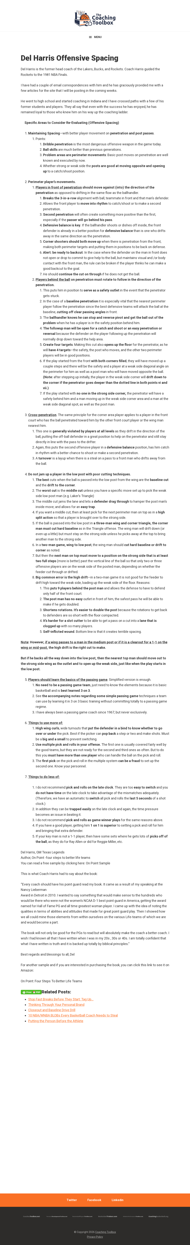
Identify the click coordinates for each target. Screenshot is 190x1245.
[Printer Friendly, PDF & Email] (31, 991)
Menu (98, 37)
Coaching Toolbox (105, 1232)
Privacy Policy (95, 1236)
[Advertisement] (95, 1129)
